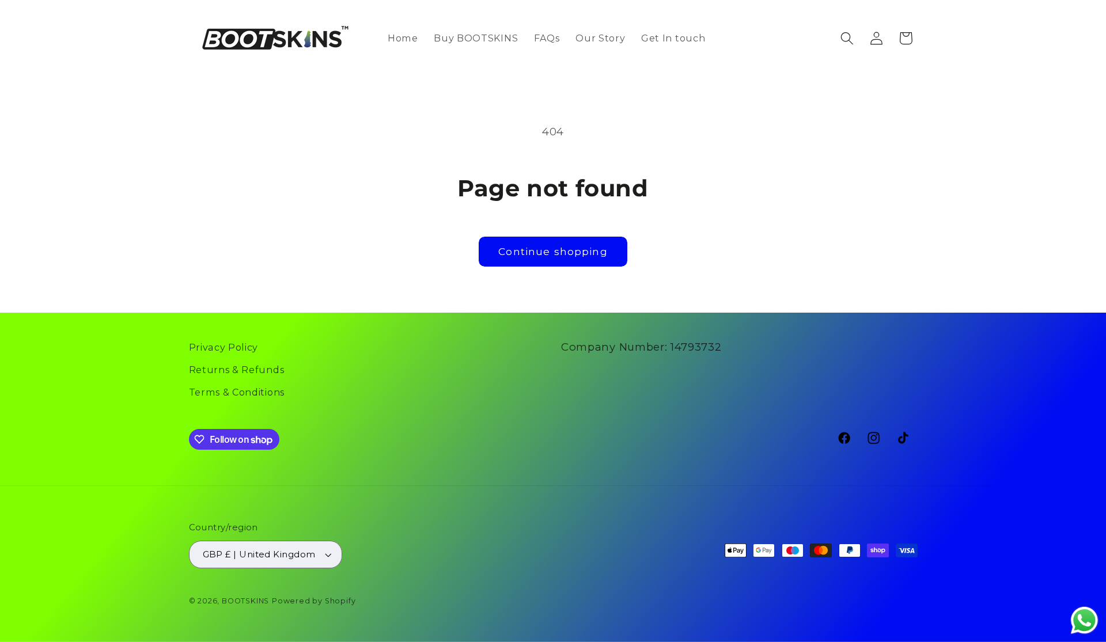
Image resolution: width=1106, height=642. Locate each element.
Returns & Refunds (237, 369)
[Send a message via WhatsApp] (1084, 620)
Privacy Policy (224, 347)
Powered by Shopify (314, 601)
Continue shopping (553, 251)
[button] (847, 38)
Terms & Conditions (237, 392)
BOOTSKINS (245, 601)
